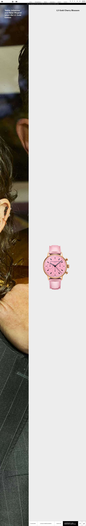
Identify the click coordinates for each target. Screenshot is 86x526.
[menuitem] (77, 1)
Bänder (45, 1)
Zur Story (33, 523)
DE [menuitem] (77, 1)
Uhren (30, 1)
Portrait (59, 1)
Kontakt (65, 1)
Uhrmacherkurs (38, 1)
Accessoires (52, 1)
